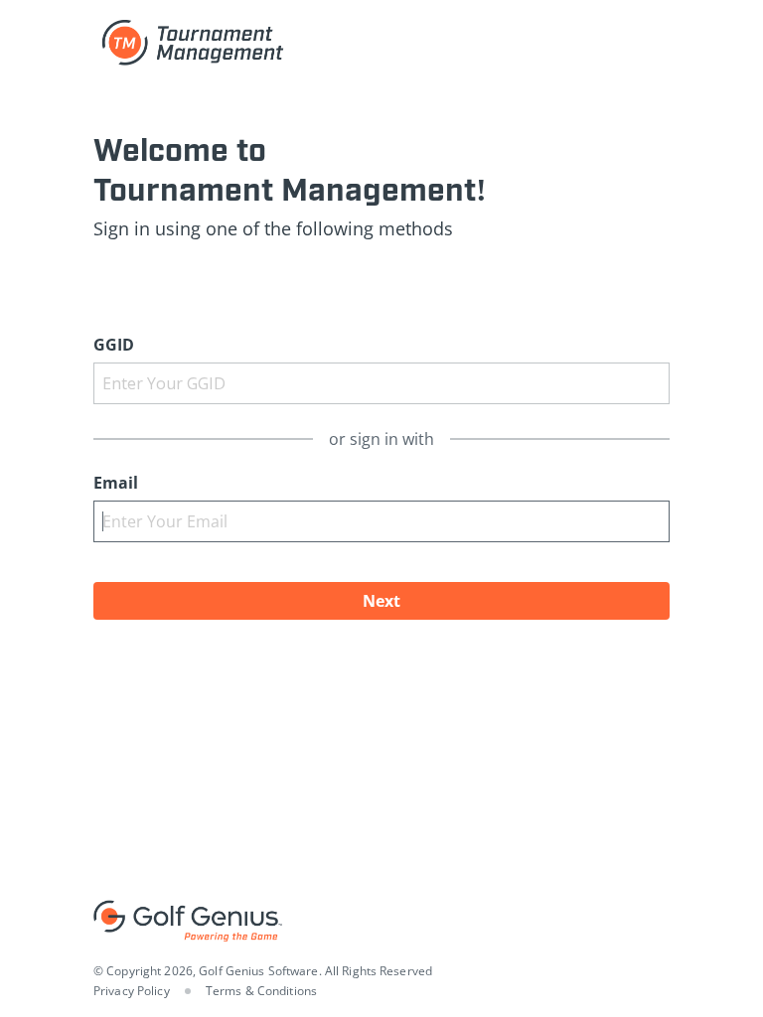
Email (115, 483)
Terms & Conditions (261, 990)
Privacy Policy (131, 990)
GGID (113, 345)
